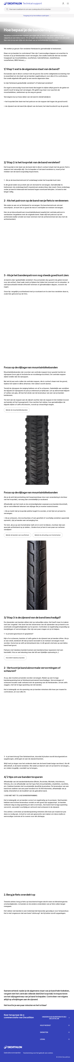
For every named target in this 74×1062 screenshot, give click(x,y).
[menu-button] (68, 3)
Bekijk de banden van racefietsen (17, 535)
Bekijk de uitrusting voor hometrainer (48, 535)
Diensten (44, 1032)
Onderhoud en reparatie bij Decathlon (54, 1018)
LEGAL (42, 1039)
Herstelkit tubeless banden (15, 658)
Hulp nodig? (45, 1025)
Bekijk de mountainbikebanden (17, 410)
